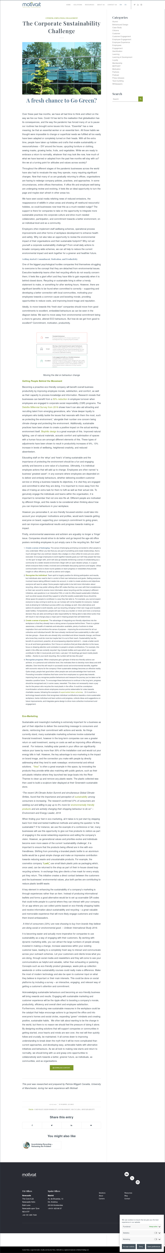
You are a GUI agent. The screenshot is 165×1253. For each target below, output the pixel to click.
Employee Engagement (121, 39)
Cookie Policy (26, 1250)
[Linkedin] (138, 4)
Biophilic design (48, 431)
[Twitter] (134, 4)
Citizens (49, 18)
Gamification (117, 51)
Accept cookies (128, 1246)
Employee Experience (121, 42)
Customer (116, 33)
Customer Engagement (121, 36)
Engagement (72, 18)
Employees (59, 18)
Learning (115, 54)
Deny (141, 1246)
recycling (76, 1109)
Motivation (116, 69)
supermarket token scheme (71, 692)
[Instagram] (141, 4)
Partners (115, 72)
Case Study (117, 27)
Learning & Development (122, 57)
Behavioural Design (120, 24)
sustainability (88, 1109)
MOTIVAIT (116, 66)
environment (64, 1109)
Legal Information (35, 1250)
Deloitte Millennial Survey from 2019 (40, 407)
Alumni (115, 21)
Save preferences (153, 1246)
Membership (117, 63)
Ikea (36, 766)
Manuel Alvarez (67, 1104)
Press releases (118, 78)
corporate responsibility (45, 1109)
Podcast (115, 75)
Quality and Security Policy (48, 1250)
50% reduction (60, 399)
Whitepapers (117, 84)
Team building (118, 80)
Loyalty (115, 60)
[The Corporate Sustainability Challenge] (61, 68)
